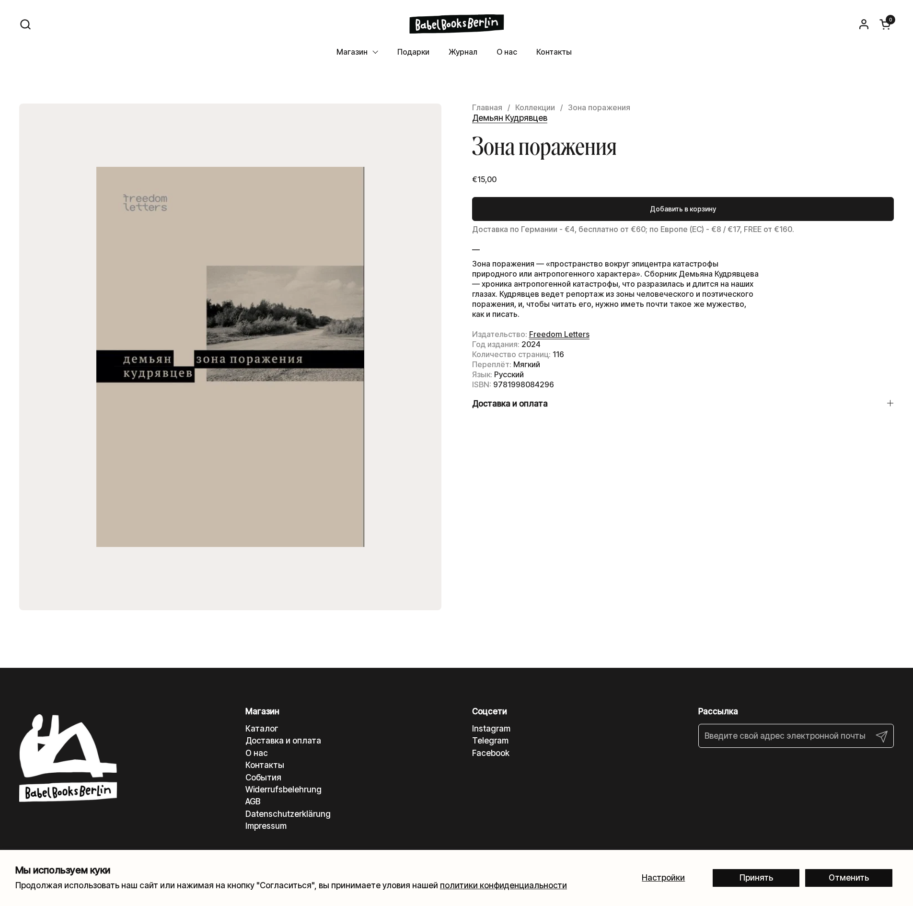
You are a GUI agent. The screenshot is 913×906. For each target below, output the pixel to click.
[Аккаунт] (864, 24)
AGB (252, 801)
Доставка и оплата (283, 740)
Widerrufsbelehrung (283, 789)
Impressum (266, 826)
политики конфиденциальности (503, 885)
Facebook (490, 753)
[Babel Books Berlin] (456, 24)
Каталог (261, 728)
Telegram (490, 740)
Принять (756, 878)
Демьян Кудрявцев (509, 118)
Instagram (491, 728)
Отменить (849, 878)
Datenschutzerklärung (288, 814)
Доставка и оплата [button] (510, 403)
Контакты (264, 765)
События (263, 777)
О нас (256, 753)
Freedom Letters (559, 334)
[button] (25, 24)
